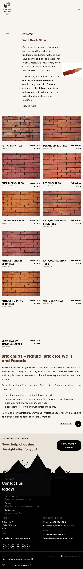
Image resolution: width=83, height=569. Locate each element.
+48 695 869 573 (57, 534)
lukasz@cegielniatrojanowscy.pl (58, 538)
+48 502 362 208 (58, 522)
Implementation (55, 556)
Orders (7, 496)
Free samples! (22, 565)
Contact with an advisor (69, 445)
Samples (15, 496)
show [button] (66, 423)
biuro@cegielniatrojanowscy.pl (16, 538)
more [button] (29, 105)
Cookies (10, 556)
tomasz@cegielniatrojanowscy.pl (58, 525)
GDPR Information (21, 556)
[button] (17, 559)
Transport (8, 503)
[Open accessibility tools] (3, 565)
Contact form (10, 510)
